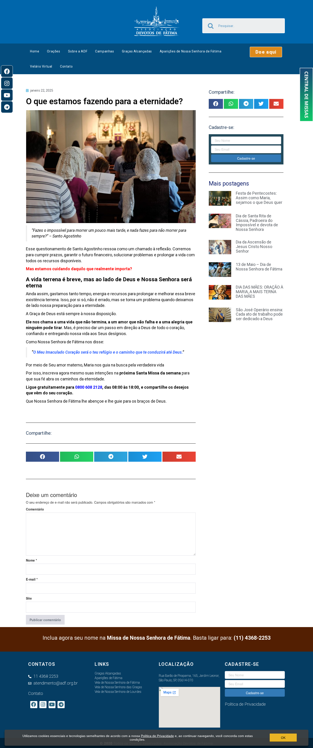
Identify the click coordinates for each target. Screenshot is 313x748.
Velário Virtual (41, 66)
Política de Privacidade (157, 736)
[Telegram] (7, 107)
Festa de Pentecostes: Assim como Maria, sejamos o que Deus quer (259, 198)
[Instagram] (7, 83)
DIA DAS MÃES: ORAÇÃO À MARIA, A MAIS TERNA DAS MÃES (259, 292)
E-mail (32, 579)
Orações (53, 51)
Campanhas (104, 51)
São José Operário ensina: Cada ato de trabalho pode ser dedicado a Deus (259, 314)
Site (29, 598)
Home (34, 51)
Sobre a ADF (78, 51)
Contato (66, 66)
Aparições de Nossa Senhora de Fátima (191, 51)
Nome (31, 560)
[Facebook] (7, 71)
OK (283, 738)
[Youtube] (7, 95)
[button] (266, 52)
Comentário (35, 509)
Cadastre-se (246, 158)
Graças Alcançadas (137, 51)
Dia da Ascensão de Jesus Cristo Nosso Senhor (254, 247)
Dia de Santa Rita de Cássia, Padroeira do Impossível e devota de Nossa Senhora (257, 222)
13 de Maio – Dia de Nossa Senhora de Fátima (259, 266)
